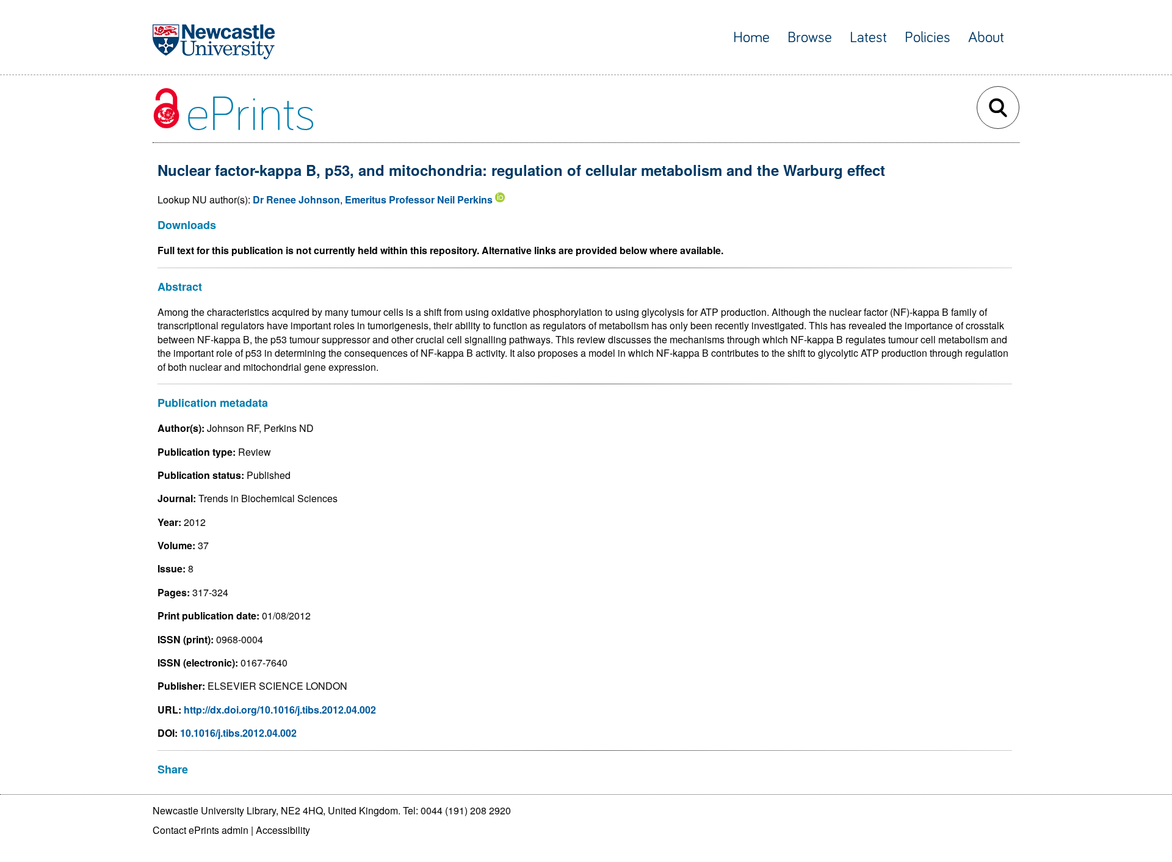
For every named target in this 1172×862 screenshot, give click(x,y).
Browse (809, 37)
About (986, 37)
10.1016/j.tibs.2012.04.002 (238, 733)
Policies (927, 37)
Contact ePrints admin (200, 830)
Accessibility (283, 830)
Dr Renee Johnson (296, 199)
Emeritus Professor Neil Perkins (419, 199)
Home (751, 37)
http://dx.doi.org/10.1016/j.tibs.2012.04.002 (280, 710)
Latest (868, 37)
